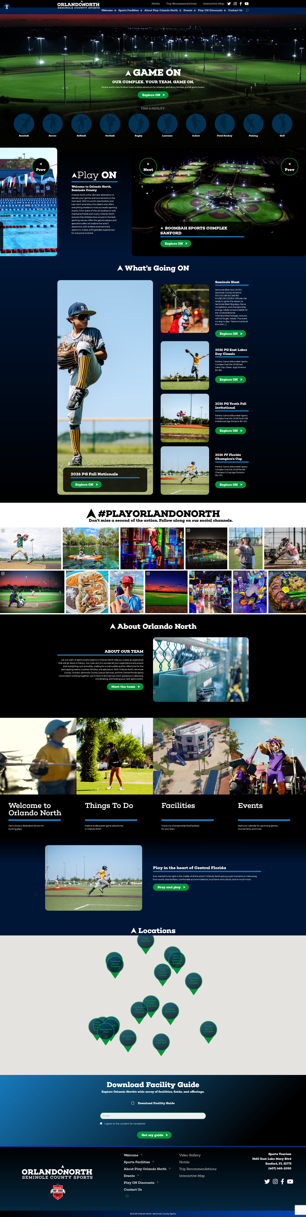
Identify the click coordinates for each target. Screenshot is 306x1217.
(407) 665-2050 (279, 1168)
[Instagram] (235, 3)
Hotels (184, 1162)
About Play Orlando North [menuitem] (161, 10)
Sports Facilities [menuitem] (128, 10)
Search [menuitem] (246, 10)
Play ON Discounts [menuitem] (210, 10)
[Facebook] (241, 3)
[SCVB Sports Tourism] (57, 1171)
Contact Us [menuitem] (235, 10)
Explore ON (151, 95)
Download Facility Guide (156, 1103)
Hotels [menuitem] (156, 3)
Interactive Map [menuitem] (213, 3)
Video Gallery (190, 1155)
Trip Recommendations (198, 1169)
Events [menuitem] (187, 10)
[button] (193, 984)
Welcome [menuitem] (107, 10)
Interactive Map (192, 1176)
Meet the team (123, 687)
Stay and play (169, 887)
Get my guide (152, 1135)
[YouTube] (247, 3)
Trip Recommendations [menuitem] (181, 3)
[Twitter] (229, 3)
